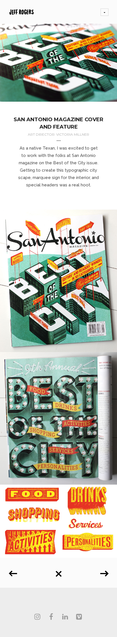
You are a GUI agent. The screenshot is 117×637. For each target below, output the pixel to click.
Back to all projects (58, 571)
